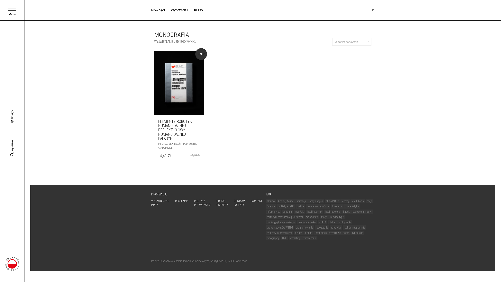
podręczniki (345, 222)
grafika (300, 206)
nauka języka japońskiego (281, 222)
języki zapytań (314, 211)
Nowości (158, 10)
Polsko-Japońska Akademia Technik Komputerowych (180, 261)
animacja (301, 201)
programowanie (304, 227)
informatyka (273, 211)
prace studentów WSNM (280, 227)
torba (346, 232)
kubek (346, 211)
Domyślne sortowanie (346, 41)
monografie (312, 217)
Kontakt (256, 200)
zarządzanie (309, 238)
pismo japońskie (307, 222)
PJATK (322, 222)
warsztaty (295, 238)
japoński (299, 211)
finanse (271, 206)
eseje (369, 201)
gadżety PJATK (286, 206)
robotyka (336, 227)
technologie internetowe (328, 232)
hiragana (337, 206)
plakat (332, 222)
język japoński (332, 211)
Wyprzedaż (179, 10)
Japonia (287, 211)
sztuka (298, 232)
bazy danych (316, 201)
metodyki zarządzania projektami (285, 217)
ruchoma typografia (354, 227)
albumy (271, 201)
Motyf (324, 217)
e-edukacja (358, 201)
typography (273, 238)
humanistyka (352, 206)
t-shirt (308, 232)
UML (284, 238)
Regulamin (181, 200)
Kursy (198, 10)
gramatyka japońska (318, 206)
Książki (178, 143)
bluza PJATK (332, 201)
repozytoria (322, 227)
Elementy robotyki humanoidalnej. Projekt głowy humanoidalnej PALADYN (175, 130)
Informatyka (165, 143)
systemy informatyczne (279, 232)
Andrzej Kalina (286, 201)
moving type (337, 217)
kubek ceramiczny (361, 211)
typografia (357, 232)
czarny (345, 201)
